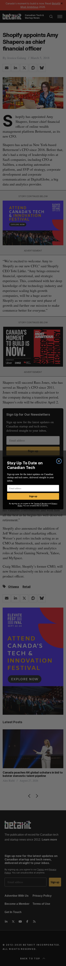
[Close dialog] (58, 461)
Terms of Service (41, 503)
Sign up (33, 496)
